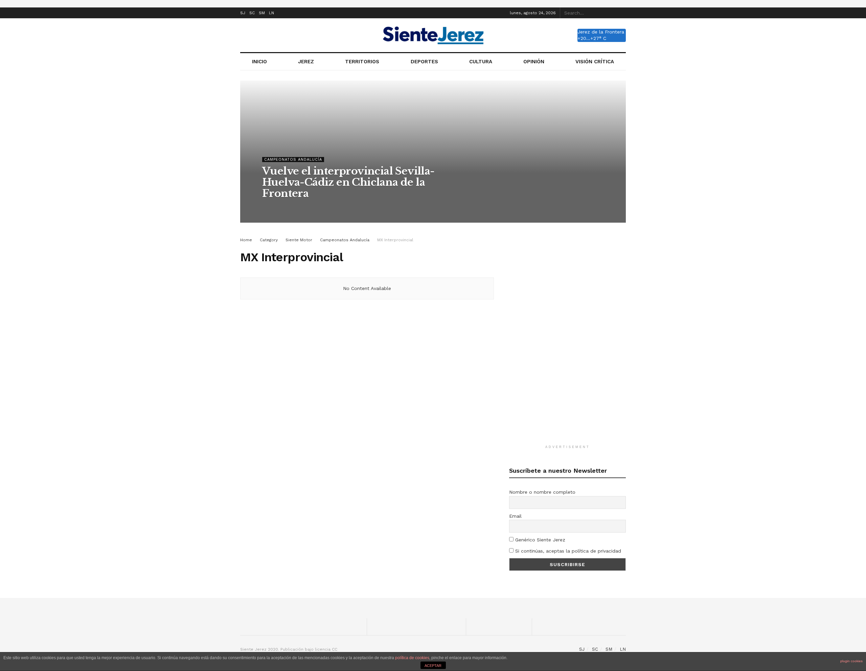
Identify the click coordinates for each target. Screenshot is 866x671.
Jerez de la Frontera (600, 32)
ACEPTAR (433, 666)
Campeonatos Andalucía (293, 159)
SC (252, 12)
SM (262, 12)
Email (515, 516)
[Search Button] (622, 12)
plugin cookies (851, 661)
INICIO (259, 62)
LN (271, 12)
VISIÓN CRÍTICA (594, 62)
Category (269, 240)
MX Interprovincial (395, 240)
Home (246, 240)
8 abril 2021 (310, 207)
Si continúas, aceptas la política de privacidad (567, 551)
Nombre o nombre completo (542, 492)
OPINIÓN (533, 62)
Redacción (279, 207)
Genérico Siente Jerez (539, 539)
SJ (242, 12)
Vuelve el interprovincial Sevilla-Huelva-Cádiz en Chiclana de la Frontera (348, 182)
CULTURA (480, 62)
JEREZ (306, 62)
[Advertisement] (567, 337)
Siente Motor (299, 240)
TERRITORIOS (362, 62)
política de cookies (412, 657)
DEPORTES (424, 62)
